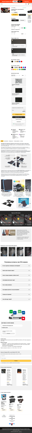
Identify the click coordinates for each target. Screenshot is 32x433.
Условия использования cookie (14, 431)
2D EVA (15, 20)
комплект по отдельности (15, 29)
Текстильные (22, 20)
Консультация (19, 121)
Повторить (8, 333)
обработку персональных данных (15, 362)
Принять (20, 431)
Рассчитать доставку (19, 119)
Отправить (16, 360)
